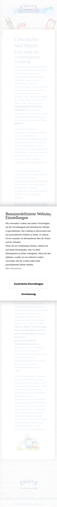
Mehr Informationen (13, 268)
